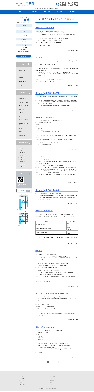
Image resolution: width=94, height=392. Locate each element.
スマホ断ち (39, 156)
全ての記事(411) (22, 98)
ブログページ (22, 70)
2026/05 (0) (22, 157)
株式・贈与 (34, 11)
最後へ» (64, 362)
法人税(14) (21, 112)
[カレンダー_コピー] (23, 191)
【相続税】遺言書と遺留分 (45, 327)
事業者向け (22, 11)
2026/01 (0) (22, 166)
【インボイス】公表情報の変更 (47, 93)
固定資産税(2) (22, 135)
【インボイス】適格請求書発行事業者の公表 (52, 293)
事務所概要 (47, 11)
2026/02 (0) (22, 164)
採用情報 (59, 11)
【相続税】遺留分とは (44, 211)
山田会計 (45, 388)
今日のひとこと (22, 81)
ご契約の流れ (22, 74)
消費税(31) (21, 116)
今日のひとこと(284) (24, 105)
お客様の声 (21, 85)
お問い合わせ (72, 11)
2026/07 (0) (22, 152)
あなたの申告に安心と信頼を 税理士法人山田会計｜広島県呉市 (25, 4)
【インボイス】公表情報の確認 (47, 190)
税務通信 (21, 77)
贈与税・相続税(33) (23, 119)
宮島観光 (38, 251)
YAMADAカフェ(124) (24, 102)
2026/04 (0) (22, 159)
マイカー (38, 57)
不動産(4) (21, 131)
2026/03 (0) (22, 161)
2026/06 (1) (22, 155)
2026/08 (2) (22, 150)
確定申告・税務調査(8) (23, 124)
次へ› (60, 362)
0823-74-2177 (23, 28)
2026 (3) (21, 148)
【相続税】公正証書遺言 (44, 28)
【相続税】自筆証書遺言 (44, 117)
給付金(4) (21, 128)
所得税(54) (21, 109)
